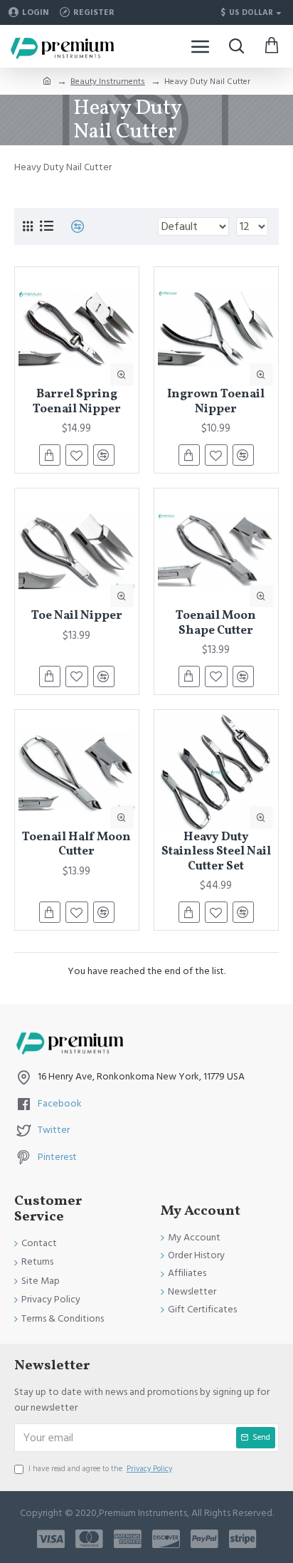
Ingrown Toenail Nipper (216, 402)
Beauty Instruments (107, 81)
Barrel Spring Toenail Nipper (77, 402)
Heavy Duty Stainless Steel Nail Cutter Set (216, 852)
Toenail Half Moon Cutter (76, 844)
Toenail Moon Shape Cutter (216, 623)
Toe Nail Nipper (76, 616)
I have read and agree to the (100, 1468)
